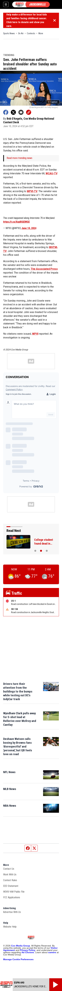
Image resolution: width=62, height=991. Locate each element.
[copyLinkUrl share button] (28, 112)
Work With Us (9, 874)
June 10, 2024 (28, 228)
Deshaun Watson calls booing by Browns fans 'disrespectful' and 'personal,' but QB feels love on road (17, 746)
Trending (8, 55)
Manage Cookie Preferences (18, 959)
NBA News (9, 805)
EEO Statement (10, 885)
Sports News (9, 33)
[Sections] (6, 4)
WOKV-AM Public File (13, 891)
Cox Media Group (20, 945)
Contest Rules (10, 880)
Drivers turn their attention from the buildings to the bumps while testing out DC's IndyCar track (17, 691)
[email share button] (21, 112)
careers (52, 952)
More (40, 33)
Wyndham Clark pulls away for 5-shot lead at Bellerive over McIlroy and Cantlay (19, 719)
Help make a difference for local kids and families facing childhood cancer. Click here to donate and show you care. (26, 20)
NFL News (9, 772)
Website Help (10, 926)
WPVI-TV (32, 191)
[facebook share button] (5, 112)
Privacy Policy (27, 950)
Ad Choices (27, 952)
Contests (31, 33)
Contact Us (8, 868)
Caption (52, 102)
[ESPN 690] (31, 4)
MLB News (9, 789)
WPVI (35, 333)
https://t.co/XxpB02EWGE (16, 221)
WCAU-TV (51, 173)
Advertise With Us (12, 912)
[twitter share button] (13, 112)
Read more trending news (19, 158)
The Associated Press (44, 268)
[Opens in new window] (51, 774)
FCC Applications (11, 897)
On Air (21, 33)
